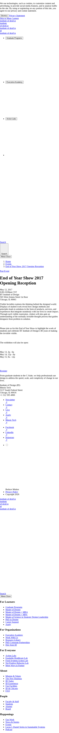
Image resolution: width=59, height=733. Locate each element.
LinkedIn (9, 433)
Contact (8, 406)
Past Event (4, 271)
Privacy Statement (17, 15)
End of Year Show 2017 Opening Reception (24, 266)
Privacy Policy (11, 492)
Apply (8, 416)
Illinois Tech (10, 421)
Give (7, 411)
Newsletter (10, 401)
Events (8, 264)
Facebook (9, 428)
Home (8, 261)
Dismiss (4, 16)
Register (3, 371)
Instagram (9, 438)
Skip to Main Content (9, 18)
